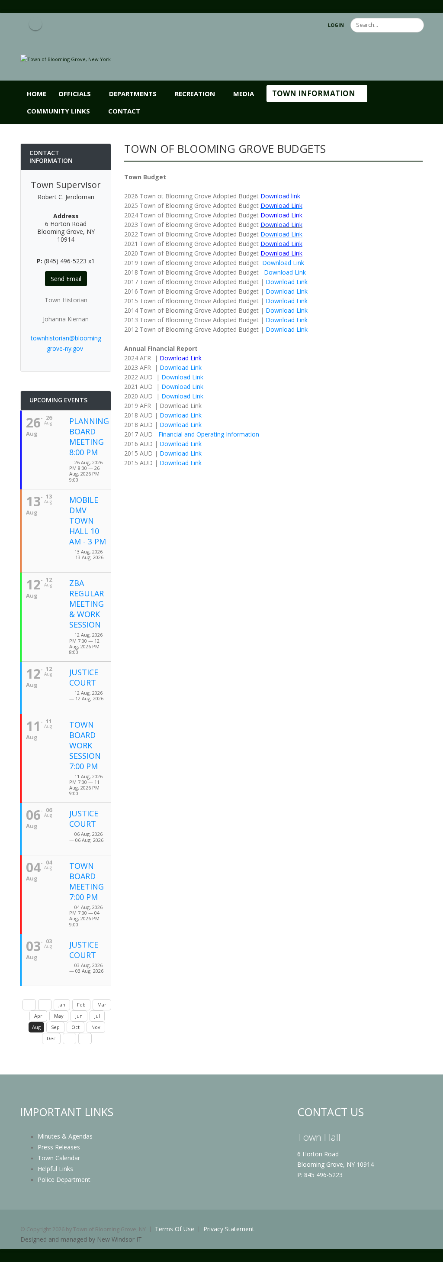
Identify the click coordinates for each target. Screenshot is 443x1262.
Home (36, 93)
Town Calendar (59, 1158)
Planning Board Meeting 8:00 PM (89, 436)
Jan (61, 1004)
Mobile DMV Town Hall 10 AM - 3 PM (87, 521)
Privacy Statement (228, 1229)
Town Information (313, 93)
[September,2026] (69, 1038)
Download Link (283, 263)
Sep (55, 1027)
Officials (74, 93)
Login (336, 25)
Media (243, 93)
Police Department (64, 1179)
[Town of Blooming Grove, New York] (65, 58)
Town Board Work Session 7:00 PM (85, 745)
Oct (75, 1027)
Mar (101, 1004)
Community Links (58, 111)
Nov (95, 1027)
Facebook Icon (35, 23)
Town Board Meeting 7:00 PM (86, 881)
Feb (81, 1004)
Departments (133, 93)
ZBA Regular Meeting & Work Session (86, 604)
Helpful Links (55, 1169)
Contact (124, 111)
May (59, 1016)
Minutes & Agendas (65, 1136)
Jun (79, 1016)
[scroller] (428, 1251)
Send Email (66, 279)
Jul (97, 1016)
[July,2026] (44, 1004)
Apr (38, 1016)
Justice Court (83, 677)
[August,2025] (29, 1004)
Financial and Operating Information (208, 434)
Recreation (195, 93)
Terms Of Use (174, 1229)
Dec (51, 1038)
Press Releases (59, 1147)
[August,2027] (85, 1038)
